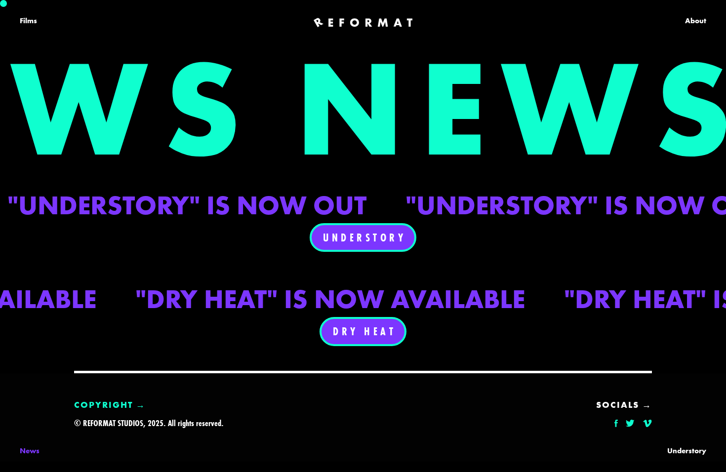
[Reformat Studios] (363, 22)
